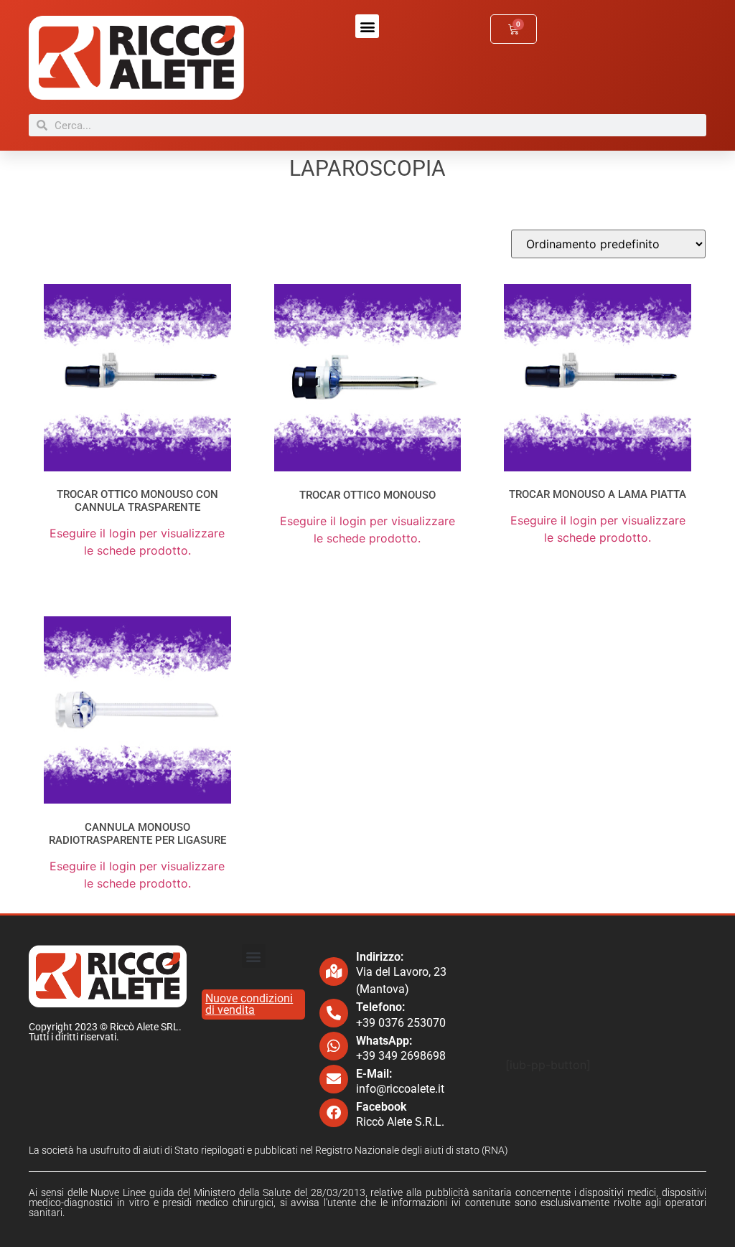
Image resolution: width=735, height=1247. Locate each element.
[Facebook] (333, 1112)
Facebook (381, 1107)
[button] (367, 26)
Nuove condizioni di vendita (249, 1004)
